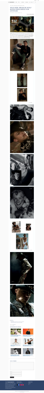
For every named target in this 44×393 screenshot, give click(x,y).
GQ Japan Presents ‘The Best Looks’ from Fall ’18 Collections (17, 321)
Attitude (13, 325)
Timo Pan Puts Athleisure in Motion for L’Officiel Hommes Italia (28, 345)
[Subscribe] (32, 2)
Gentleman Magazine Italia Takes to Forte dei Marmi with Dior (16, 335)
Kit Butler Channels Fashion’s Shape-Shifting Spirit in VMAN (15, 355)
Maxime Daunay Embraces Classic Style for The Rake (16, 322)
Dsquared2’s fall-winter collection (20, 34)
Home (10, 5)
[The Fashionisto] (11, 2)
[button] (34, 2)
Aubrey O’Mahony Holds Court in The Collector (15, 345)
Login (38, 0)
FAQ (28, 384)
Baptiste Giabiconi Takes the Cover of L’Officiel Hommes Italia (28, 335)
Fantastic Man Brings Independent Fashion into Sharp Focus (28, 355)
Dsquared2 (14, 324)
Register (35, 0)
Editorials (12, 5)
